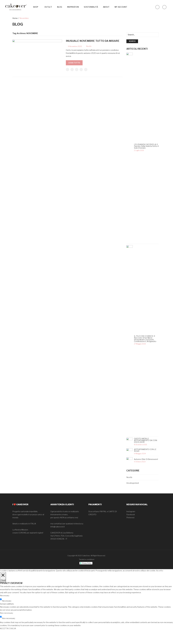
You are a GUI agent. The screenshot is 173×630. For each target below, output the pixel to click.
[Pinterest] (76, 69)
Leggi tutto (74, 63)
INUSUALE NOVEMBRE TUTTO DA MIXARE (92, 40)
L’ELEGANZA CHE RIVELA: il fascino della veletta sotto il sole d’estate (146, 146)
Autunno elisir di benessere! (146, 459)
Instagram (130, 511)
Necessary (6, 601)
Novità (88, 46)
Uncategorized (132, 483)
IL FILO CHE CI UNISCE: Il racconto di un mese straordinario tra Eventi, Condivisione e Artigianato (145, 338)
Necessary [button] (4, 595)
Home (15, 18)
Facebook (130, 514)
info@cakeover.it (57, 527)
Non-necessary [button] (6, 613)
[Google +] (81, 69)
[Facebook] (67, 69)
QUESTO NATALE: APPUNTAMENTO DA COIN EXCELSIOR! (145, 440)
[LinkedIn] (85, 69)
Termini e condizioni (86, 559)
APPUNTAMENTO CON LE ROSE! (145, 450)
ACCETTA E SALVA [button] (8, 628)
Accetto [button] (159, 570)
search (132, 41)
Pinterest (130, 517)
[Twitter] (72, 69)
